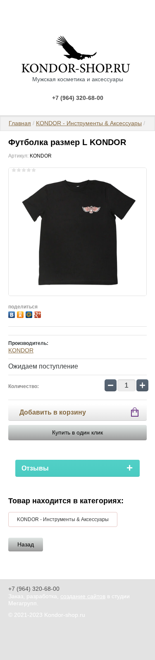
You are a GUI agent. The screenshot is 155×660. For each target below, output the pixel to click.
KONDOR (20, 350)
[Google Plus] (38, 313)
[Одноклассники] (21, 313)
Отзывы (35, 468)
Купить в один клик (77, 432)
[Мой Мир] (30, 313)
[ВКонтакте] (12, 313)
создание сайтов (82, 596)
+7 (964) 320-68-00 (77, 98)
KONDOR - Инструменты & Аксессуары (89, 123)
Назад (25, 544)
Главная (20, 123)
